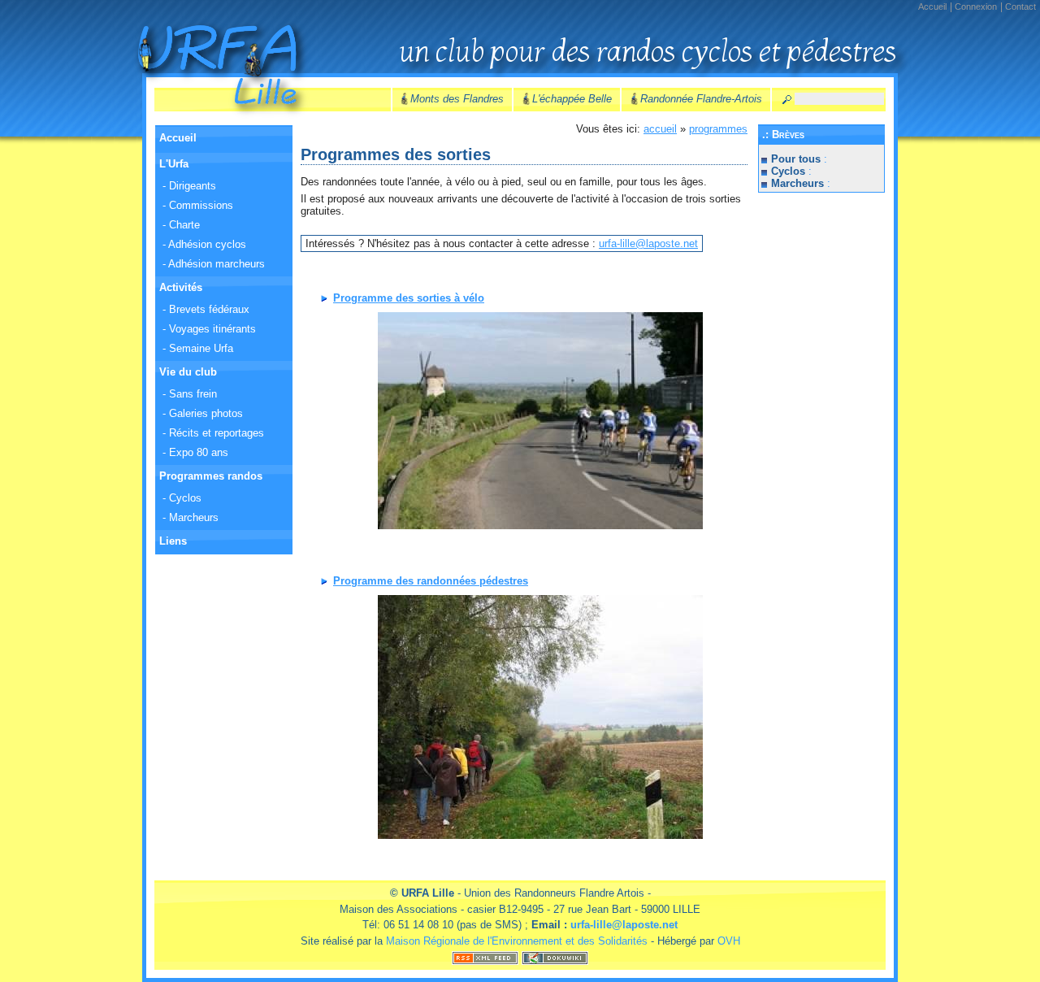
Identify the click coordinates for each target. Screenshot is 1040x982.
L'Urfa (173, 164)
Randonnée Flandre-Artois (701, 99)
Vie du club (188, 372)
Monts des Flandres (457, 99)
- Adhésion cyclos (204, 244)
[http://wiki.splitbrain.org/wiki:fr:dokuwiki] (555, 956)
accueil (660, 129)
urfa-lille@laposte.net (648, 243)
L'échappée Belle (572, 99)
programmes (718, 129)
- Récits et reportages (213, 433)
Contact (1020, 6)
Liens (173, 541)
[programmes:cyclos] (540, 420)
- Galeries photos (202, 413)
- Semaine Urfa (197, 348)
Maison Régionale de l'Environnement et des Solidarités (517, 941)
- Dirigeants (189, 186)
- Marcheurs (190, 517)
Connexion (976, 6)
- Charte (181, 225)
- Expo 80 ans (195, 452)
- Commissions (197, 205)
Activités (180, 287)
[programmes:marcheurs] (540, 717)
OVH (728, 941)
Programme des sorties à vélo (408, 298)
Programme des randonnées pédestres (430, 581)
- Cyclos (182, 498)
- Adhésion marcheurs (213, 264)
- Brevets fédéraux (205, 309)
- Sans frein (189, 394)
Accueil (932, 6)
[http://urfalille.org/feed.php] (485, 956)
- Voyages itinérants (209, 329)
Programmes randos (210, 476)
